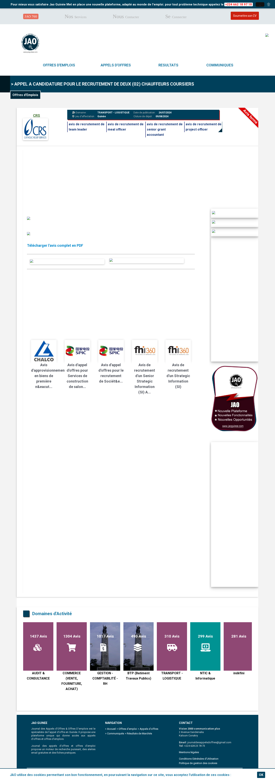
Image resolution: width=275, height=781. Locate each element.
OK (261, 775)
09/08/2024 (162, 116)
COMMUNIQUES (219, 65)
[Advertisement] (143, 178)
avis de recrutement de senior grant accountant (165, 129)
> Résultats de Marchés (138, 733)
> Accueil (110, 728)
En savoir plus (242, 775)
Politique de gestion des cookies (198, 763)
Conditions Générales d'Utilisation (198, 758)
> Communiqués (114, 733)
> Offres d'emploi (127, 728)
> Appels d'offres (148, 728)
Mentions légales (189, 752)
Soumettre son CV (244, 15)
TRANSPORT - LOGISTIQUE (113, 112)
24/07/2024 (165, 112)
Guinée (101, 116)
